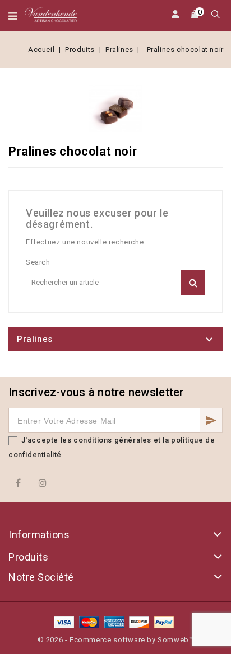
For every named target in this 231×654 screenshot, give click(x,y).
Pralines (35, 339)
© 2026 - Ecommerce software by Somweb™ (116, 640)
